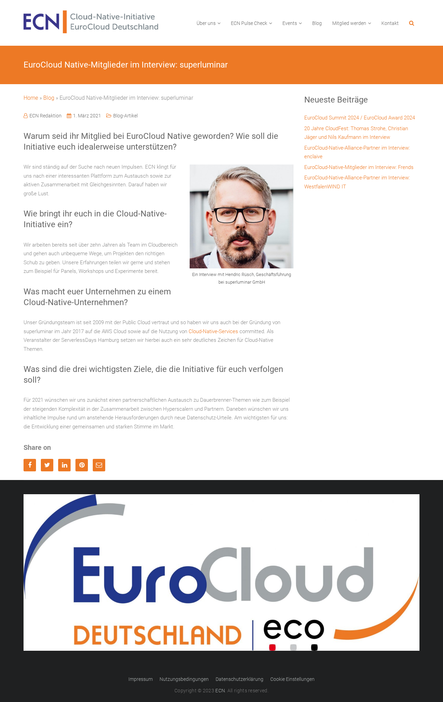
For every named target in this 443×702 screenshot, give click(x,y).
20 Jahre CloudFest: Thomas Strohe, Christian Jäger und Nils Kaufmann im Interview (356, 133)
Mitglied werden (349, 23)
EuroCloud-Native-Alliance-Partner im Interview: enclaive (357, 152)
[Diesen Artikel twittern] (47, 465)
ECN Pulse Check (249, 23)
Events (289, 23)
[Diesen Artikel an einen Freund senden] (99, 465)
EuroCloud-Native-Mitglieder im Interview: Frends (359, 167)
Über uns (206, 23)
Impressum (140, 679)
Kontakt (390, 23)
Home (31, 98)
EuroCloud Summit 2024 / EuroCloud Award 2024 (359, 118)
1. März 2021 (87, 115)
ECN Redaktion (45, 115)
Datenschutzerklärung (239, 679)
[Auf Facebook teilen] (30, 465)
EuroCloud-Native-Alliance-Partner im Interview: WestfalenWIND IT (357, 182)
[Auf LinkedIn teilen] (64, 465)
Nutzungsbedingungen (184, 679)
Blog (317, 23)
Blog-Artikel (125, 115)
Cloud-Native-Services (213, 331)
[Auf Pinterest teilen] (81, 465)
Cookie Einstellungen (292, 679)
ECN (220, 690)
